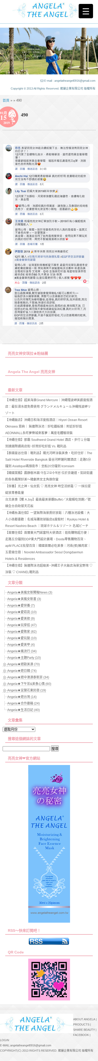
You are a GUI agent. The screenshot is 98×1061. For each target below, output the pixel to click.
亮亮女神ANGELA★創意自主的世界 (49, 9)
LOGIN (4, 1040)
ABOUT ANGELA (84, 1019)
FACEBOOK (81, 1034)
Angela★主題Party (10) (24, 658)
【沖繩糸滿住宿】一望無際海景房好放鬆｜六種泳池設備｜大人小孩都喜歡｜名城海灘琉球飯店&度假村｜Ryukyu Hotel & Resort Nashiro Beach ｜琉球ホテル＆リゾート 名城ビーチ (47, 519)
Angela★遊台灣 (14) (22, 697)
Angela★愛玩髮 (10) (22, 638)
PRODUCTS (81, 1024)
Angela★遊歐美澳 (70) (23, 664)
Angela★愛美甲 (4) (21, 645)
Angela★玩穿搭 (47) (22, 625)
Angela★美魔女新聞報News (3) (29, 592)
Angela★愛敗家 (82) (22, 631)
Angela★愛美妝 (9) (21, 618)
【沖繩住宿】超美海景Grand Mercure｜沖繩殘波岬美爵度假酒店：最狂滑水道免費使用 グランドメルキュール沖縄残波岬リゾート (49, 406)
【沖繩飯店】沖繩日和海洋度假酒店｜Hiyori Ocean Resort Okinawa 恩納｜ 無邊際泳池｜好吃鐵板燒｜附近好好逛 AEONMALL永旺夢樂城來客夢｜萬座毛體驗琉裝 (46, 426)
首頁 (6, 100)
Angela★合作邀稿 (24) (23, 703)
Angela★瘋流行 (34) (22, 651)
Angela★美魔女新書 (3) (24, 599)
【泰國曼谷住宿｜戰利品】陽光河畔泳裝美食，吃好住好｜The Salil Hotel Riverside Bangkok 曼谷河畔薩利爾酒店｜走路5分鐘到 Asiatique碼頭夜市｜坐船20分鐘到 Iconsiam (48, 459)
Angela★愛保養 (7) (21, 605)
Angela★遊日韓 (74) (22, 671)
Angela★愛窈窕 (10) (22, 612)
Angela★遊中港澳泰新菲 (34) (28, 677)
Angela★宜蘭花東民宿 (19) (26, 690)
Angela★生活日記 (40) (23, 710)
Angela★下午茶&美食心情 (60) (29, 684)
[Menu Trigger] (86, 11)
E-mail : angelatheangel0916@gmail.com (69, 80)
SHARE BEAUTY (84, 1029)
